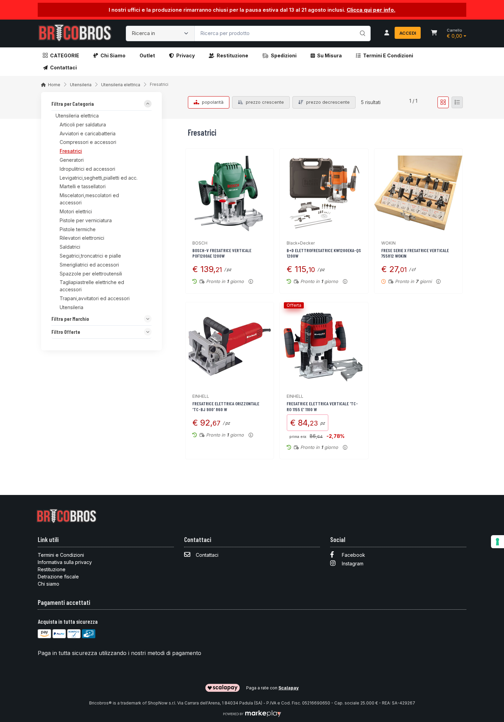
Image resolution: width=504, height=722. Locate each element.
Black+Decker (301, 243)
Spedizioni (284, 55)
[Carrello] (434, 33)
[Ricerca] (362, 26)
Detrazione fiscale (58, 576)
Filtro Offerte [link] (65, 332)
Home (54, 84)
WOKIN (388, 243)
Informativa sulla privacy (65, 562)
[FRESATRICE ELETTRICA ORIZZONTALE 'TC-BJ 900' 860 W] (229, 346)
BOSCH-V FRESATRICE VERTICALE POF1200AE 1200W (221, 253)
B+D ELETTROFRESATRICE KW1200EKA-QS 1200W (324, 253)
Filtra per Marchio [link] (70, 319)
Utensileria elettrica (120, 84)
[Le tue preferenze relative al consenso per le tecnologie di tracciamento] (497, 541)
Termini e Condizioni (388, 55)
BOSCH (199, 243)
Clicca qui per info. (371, 10)
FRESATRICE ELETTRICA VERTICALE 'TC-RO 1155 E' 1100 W (322, 406)
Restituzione (232, 55)
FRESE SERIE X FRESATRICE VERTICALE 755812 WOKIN (415, 253)
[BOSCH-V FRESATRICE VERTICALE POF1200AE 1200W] (229, 193)
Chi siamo (112, 55)
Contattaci (63, 67)
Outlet (147, 55)
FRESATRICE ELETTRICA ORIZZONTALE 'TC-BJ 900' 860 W (225, 406)
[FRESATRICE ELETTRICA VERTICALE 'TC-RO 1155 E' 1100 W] (324, 346)
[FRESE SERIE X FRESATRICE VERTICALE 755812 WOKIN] (418, 193)
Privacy (185, 55)
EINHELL (200, 396)
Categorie (64, 55)
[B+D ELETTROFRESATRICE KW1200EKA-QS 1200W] (324, 193)
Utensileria (81, 84)
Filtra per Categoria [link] (72, 104)
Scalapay (288, 687)
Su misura (329, 55)
